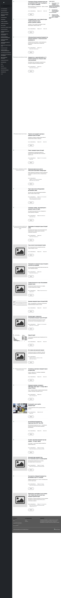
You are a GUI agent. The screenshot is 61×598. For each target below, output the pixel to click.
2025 (41, 28)
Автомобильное (3, 62)
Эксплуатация (36, 325)
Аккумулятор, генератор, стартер (6, 27)
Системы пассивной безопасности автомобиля (5, 37)
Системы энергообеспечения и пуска (6, 45)
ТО (33, 325)
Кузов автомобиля (4, 10)
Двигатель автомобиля (4, 12)
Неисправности (35, 236)
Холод (34, 180)
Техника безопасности (4, 60)
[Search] (10, 6)
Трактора (2, 66)
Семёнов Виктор (33, 28)
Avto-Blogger (42, 447)
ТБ (33, 291)
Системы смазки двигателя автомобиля (5, 43)
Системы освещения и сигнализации (4, 34)
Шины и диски (3, 25)
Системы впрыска (4, 17)
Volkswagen (33, 395)
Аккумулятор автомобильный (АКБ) (38, 466)
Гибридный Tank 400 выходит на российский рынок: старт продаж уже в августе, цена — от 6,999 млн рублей (54, 16)
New (40, 66)
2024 (41, 47)
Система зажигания (4, 29)
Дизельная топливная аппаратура (4, 15)
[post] (50, 3)
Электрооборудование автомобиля (35, 199)
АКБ (46, 28)
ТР (36, 506)
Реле (33, 506)
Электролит (37, 180)
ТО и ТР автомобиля (4, 8)
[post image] (20, 6)
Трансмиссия (3, 19)
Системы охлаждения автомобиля (4, 40)
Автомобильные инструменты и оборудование (6, 55)
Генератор (31, 506)
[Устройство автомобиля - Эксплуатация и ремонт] (6, 2)
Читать (31, 14)
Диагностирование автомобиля (4, 58)
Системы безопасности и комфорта (5, 31)
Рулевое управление (4, 21)
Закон (2, 64)
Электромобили (35, 48)
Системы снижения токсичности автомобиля (5, 50)
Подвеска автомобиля (4, 23)
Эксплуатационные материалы (6, 52)
